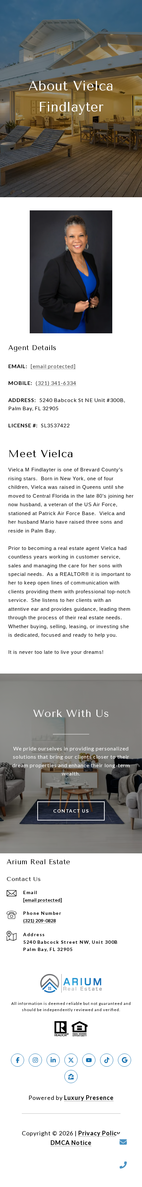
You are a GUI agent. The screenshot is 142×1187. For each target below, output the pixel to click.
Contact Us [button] (71, 811)
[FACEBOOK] (17, 1060)
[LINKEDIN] (53, 1060)
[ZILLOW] (71, 1076)
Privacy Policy (99, 1133)
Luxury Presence (89, 1097)
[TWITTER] (71, 1060)
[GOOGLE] (124, 1060)
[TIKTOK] (106, 1060)
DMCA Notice (71, 1142)
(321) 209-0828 (39, 920)
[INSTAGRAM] (35, 1060)
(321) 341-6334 (56, 383)
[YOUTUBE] (88, 1060)
